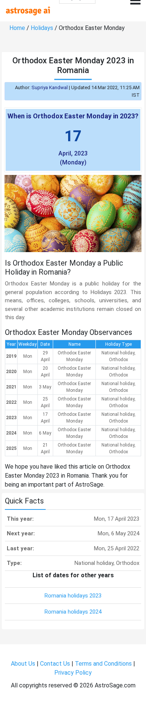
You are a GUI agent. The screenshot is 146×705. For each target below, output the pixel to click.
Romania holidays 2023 (73, 595)
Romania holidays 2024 (73, 611)
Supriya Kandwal (49, 87)
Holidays (42, 27)
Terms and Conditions (103, 663)
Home (17, 27)
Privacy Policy (73, 672)
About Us (23, 663)
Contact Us (55, 663)
